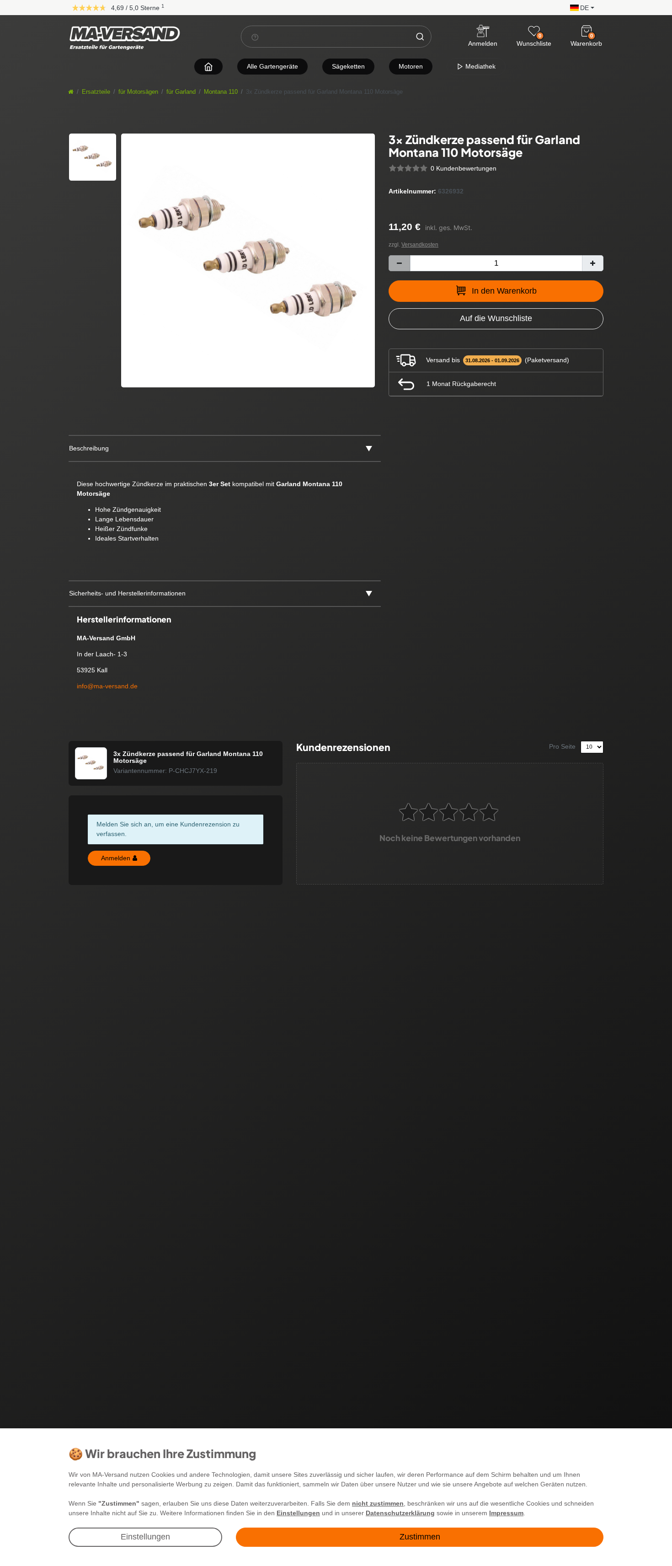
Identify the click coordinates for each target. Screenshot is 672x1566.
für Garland (181, 92)
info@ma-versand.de (107, 686)
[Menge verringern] (399, 263)
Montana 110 (221, 92)
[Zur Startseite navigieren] (208, 67)
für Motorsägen (138, 92)
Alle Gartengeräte (272, 66)
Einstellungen (145, 1536)
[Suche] (420, 36)
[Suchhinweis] (255, 37)
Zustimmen (420, 1536)
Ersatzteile (96, 92)
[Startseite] (71, 92)
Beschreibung (89, 448)
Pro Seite (562, 746)
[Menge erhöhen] (592, 263)
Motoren (411, 66)
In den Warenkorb (504, 290)
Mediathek (480, 66)
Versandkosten (419, 244)
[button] (579, 7)
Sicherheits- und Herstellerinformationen (127, 593)
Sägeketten (348, 66)
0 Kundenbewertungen (463, 168)
